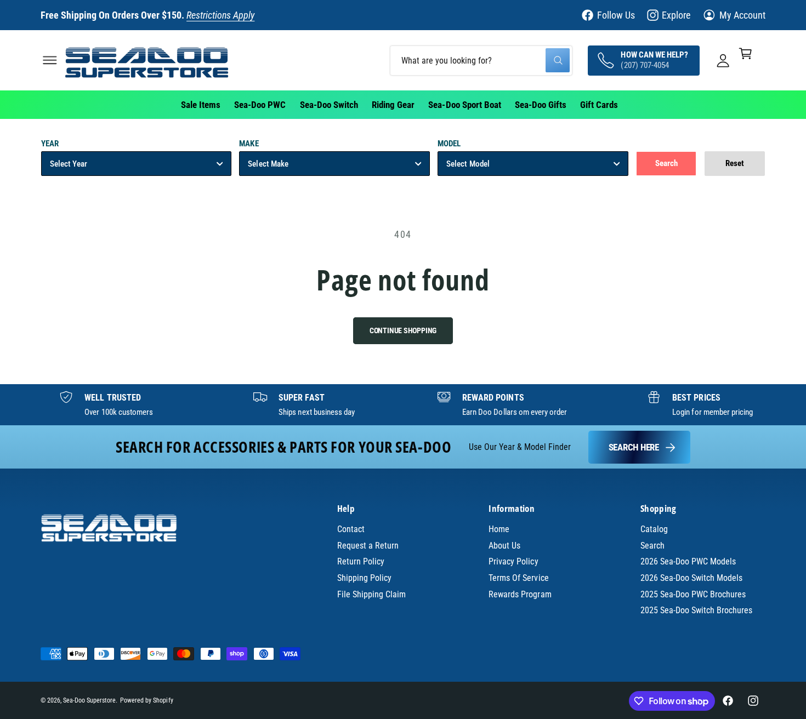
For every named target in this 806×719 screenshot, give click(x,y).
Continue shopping (403, 330)
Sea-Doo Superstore (89, 700)
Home (499, 529)
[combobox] (481, 60)
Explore (676, 15)
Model (449, 144)
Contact (351, 529)
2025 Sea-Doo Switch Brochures (696, 610)
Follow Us (616, 15)
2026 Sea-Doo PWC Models (688, 561)
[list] (403, 405)
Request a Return (368, 545)
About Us (504, 545)
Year (50, 144)
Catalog (654, 529)
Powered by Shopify (146, 700)
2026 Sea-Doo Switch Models (691, 578)
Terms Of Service (518, 578)
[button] (50, 60)
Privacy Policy (513, 561)
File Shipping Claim (371, 594)
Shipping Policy (364, 578)
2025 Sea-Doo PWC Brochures (693, 594)
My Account (742, 15)
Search (652, 545)
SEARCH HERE (634, 447)
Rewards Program (520, 594)
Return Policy (360, 561)
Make (248, 144)
